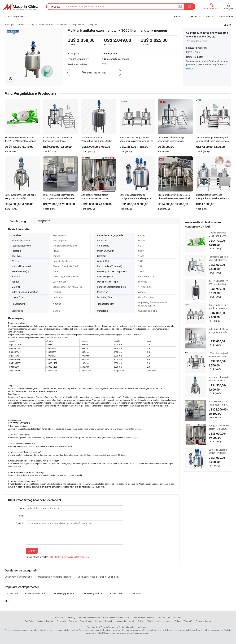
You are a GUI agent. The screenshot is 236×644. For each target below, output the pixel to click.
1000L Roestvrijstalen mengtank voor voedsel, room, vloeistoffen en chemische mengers (219, 355)
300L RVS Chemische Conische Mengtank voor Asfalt (219, 379)
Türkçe (177, 621)
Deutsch (108, 621)
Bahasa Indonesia (203, 621)
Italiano (98, 621)
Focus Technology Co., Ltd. (114, 627)
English (39, 621)
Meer (188, 68)
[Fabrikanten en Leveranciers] (20, 6)
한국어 (141, 621)
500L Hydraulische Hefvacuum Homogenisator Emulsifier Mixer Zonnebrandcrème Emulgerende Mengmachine (219, 403)
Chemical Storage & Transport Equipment (98, 576)
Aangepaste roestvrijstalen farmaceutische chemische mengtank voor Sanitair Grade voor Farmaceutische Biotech (219, 427)
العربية (131, 621)
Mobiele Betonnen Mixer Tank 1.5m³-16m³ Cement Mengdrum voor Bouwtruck (218, 234)
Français (73, 621)
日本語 (150, 621)
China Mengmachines (93, 593)
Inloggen (228, 8)
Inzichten (177, 617)
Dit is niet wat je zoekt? (37, 556)
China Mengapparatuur (63, 593)
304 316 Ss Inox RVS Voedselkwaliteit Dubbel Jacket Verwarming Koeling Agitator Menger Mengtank (218, 282)
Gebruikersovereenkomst (89, 617)
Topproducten (164, 617)
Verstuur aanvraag (94, 72)
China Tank (12, 593)
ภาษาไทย (167, 621)
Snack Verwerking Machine (18, 576)
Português (61, 621)
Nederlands (121, 621)
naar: (21, 515)
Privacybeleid (109, 617)
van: (21, 508)
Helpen (194, 16)
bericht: (20, 523)
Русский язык (86, 621)
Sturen (31, 550)
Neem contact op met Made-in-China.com (136, 617)
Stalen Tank (135, 593)
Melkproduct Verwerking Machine (54, 576)
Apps (208, 16)
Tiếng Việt (188, 621)
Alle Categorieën (16, 16)
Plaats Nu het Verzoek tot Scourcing (70, 556)
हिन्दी (158, 621)
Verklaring (70, 617)
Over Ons (59, 617)
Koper (177, 16)
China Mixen (116, 593)
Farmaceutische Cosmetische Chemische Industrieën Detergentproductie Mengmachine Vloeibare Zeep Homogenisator (219, 258)
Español (49, 621)
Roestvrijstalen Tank (35, 593)
